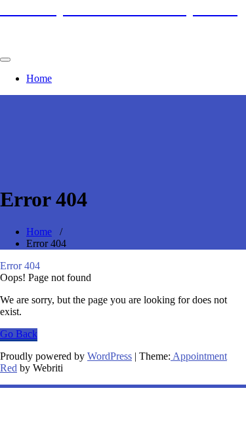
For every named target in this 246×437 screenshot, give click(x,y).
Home (39, 78)
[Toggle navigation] (5, 60)
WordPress (109, 356)
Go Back (18, 333)
